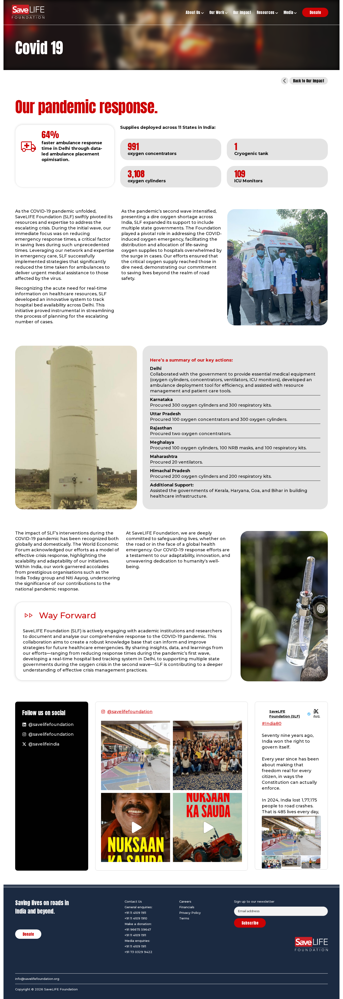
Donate (28, 934)
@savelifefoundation (130, 711)
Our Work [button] (217, 12)
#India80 (271, 723)
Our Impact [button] (242, 12)
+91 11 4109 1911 (135, 913)
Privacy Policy (190, 913)
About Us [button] (193, 12)
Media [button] (289, 12)
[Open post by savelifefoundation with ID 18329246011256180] (135, 755)
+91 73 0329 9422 (138, 952)
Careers (185, 901)
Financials (186, 907)
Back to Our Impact (308, 81)
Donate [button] (315, 12)
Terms (184, 918)
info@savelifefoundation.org (37, 979)
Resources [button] (266, 12)
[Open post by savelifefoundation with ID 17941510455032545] (135, 827)
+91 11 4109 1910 (136, 918)
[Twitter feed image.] (291, 835)
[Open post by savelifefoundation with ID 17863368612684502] (207, 827)
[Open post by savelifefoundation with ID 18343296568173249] (207, 755)
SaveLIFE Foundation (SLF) (284, 713)
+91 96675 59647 (138, 929)
